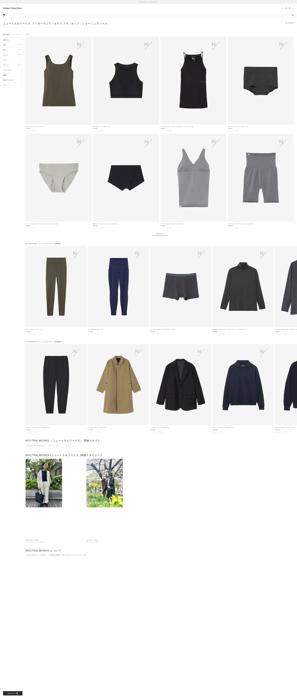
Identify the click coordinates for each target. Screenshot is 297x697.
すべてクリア (18, 34)
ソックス (67, 445)
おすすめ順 (288, 23)
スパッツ (58, 445)
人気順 (282, 29)
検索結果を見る (12, 693)
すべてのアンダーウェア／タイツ (36, 445)
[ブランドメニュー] (293, 15)
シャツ (50, 445)
